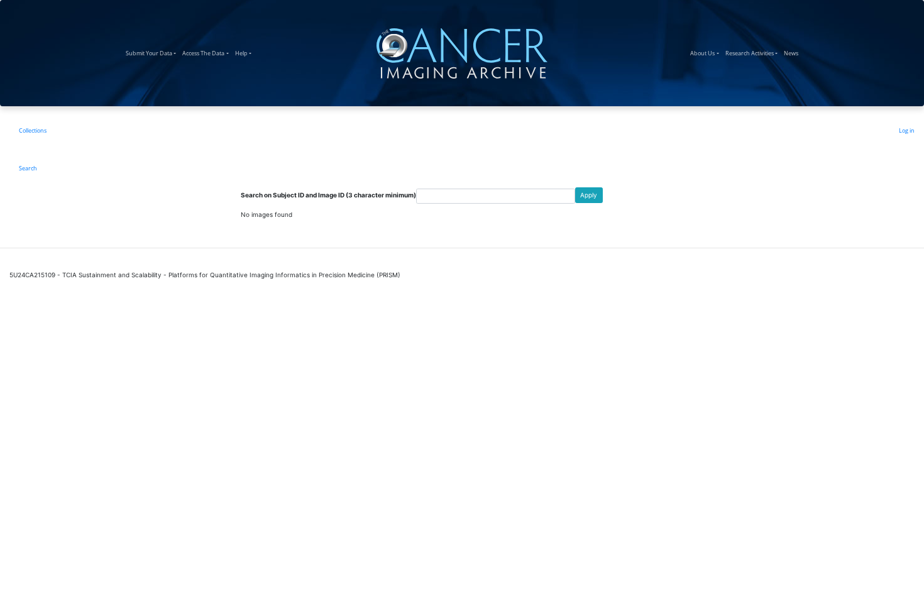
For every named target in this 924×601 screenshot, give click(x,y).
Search (28, 168)
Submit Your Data (152, 52)
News (792, 52)
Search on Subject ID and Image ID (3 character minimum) (328, 195)
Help (245, 52)
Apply (588, 195)
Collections (33, 130)
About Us (706, 52)
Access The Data (206, 52)
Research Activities (753, 52)
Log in (907, 130)
